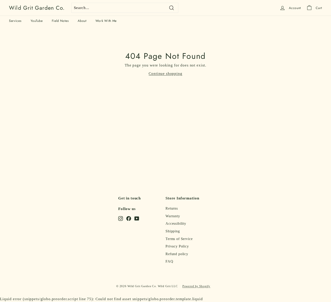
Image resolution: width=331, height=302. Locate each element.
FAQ (169, 261)
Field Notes (60, 20)
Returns (172, 208)
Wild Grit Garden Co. (37, 8)
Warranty (173, 216)
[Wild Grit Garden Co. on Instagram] (120, 218)
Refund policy (177, 254)
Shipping (173, 231)
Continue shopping (165, 73)
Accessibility (176, 223)
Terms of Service (179, 239)
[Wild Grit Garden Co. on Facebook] (128, 218)
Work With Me (106, 20)
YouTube (37, 20)
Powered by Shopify (196, 286)
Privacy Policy (177, 246)
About (82, 20)
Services (15, 20)
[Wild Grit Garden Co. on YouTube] (136, 218)
